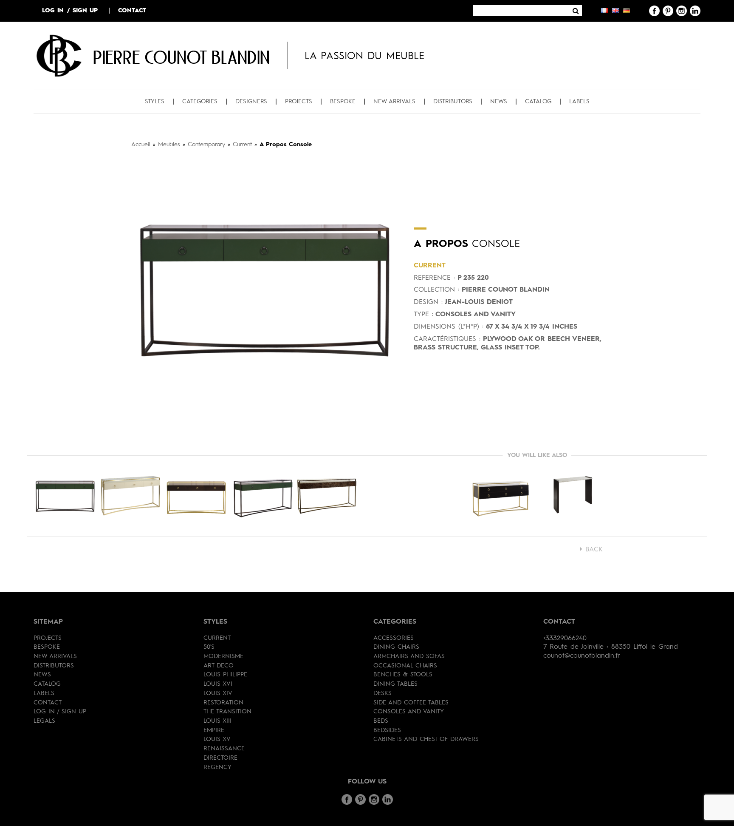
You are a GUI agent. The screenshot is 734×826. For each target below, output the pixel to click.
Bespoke (343, 102)
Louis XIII (217, 721)
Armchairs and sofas (409, 656)
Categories (199, 102)
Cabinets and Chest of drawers (426, 739)
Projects (298, 102)
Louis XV (217, 739)
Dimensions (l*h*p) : (448, 327)
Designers (251, 102)
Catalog (538, 102)
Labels (579, 102)
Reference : (434, 278)
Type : (423, 314)
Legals (44, 721)
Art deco (218, 666)
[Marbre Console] (573, 496)
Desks (382, 693)
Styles (154, 102)
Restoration (223, 703)
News (498, 102)
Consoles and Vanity (408, 712)
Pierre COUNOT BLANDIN (181, 57)
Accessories (393, 638)
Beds (380, 721)
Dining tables (395, 684)
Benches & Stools (402, 675)
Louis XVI (217, 684)
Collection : (436, 290)
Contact (132, 11)
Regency (217, 767)
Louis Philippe (225, 675)
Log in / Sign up (70, 11)
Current (242, 145)
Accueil (140, 145)
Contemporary (206, 145)
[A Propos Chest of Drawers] (501, 496)
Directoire (220, 758)
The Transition (227, 712)
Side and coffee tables (411, 703)
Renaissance (224, 749)
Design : (428, 302)
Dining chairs (396, 647)
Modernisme (223, 656)
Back (592, 549)
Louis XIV (217, 693)
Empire (213, 730)
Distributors (452, 102)
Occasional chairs (405, 666)
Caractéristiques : (447, 339)
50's (209, 647)
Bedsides (387, 730)
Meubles (169, 145)
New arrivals (394, 102)
